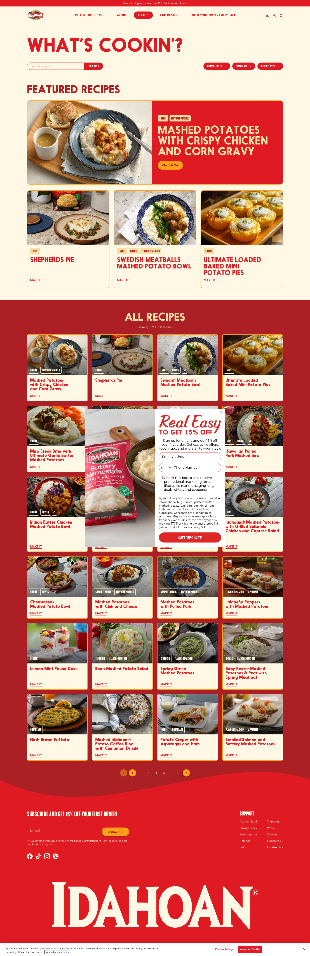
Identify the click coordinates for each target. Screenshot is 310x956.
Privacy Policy (191, 527)
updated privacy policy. (57, 952)
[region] (155, 949)
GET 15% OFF (190, 537)
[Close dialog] (222, 412)
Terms (207, 527)
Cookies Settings (224, 949)
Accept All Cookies (250, 949)
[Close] (304, 949)
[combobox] (165, 467)
